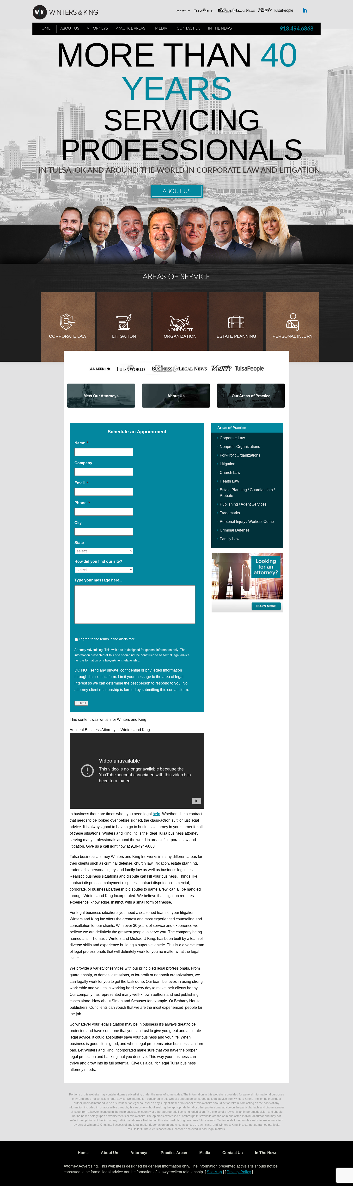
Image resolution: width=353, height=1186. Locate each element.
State (79, 543)
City (78, 523)
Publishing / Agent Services (243, 504)
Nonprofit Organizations (240, 447)
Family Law (229, 539)
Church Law (230, 473)
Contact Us (189, 28)
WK (68, 12)
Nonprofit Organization (180, 333)
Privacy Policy (239, 1172)
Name (81, 443)
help (156, 814)
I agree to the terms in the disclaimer (106, 639)
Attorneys (97, 28)
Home (44, 28)
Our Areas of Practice (251, 396)
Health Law (229, 481)
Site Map (214, 1172)
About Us (69, 28)
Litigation (124, 336)
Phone (82, 503)
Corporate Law (67, 336)
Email (81, 483)
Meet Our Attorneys (101, 396)
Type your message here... (98, 580)
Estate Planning (236, 336)
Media (161, 28)
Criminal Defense (235, 530)
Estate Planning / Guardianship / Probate (247, 493)
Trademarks (230, 513)
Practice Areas (130, 28)
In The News (220, 28)
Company (83, 463)
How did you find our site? (98, 561)
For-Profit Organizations (240, 455)
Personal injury (293, 336)
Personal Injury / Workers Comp (247, 522)
